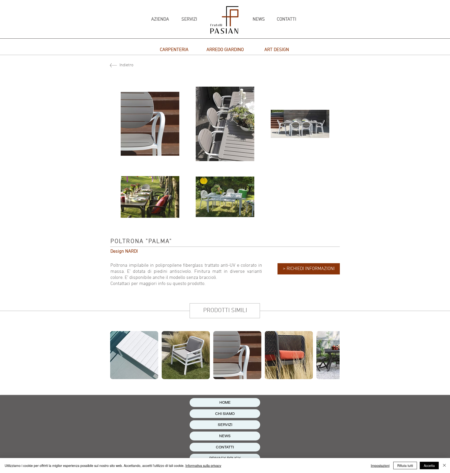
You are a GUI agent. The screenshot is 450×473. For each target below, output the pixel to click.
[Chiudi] (444, 465)
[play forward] (334, 355)
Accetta (429, 465)
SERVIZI (225, 424)
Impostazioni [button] (380, 465)
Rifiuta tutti (405, 465)
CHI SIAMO (225, 413)
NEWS (225, 436)
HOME (225, 402)
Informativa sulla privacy (203, 465)
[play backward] (116, 355)
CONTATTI (225, 447)
